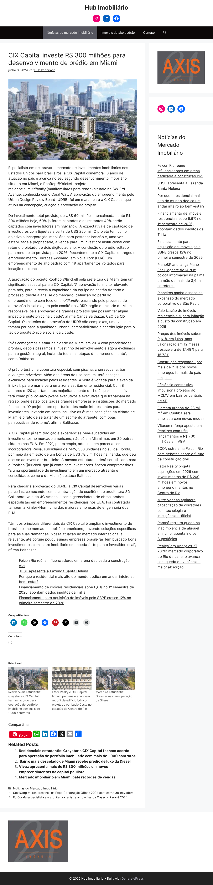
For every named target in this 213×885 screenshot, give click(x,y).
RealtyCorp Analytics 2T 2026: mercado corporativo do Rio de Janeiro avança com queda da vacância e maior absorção (180, 556)
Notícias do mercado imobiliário (70, 33)
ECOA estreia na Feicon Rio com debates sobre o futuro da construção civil (180, 453)
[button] (164, 32)
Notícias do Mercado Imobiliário (35, 788)
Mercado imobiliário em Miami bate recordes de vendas (67, 777)
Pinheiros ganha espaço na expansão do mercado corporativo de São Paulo (180, 298)
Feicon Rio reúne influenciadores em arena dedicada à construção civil (180, 170)
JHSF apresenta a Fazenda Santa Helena (53, 571)
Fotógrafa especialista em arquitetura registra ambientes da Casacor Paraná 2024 (70, 797)
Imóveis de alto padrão (118, 33)
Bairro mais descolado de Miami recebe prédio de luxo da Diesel (75, 761)
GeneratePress (132, 878)
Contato (149, 33)
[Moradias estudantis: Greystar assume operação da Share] (115, 678)
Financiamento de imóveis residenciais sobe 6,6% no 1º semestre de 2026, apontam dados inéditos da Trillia (180, 224)
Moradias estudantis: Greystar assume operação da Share (114, 696)
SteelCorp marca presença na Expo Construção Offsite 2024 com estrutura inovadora (73, 792)
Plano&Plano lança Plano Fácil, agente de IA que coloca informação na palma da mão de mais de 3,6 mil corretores (180, 275)
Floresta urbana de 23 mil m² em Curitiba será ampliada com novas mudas (180, 413)
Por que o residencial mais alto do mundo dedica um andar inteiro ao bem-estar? (180, 201)
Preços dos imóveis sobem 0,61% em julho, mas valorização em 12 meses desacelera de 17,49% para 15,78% (180, 344)
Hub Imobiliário (106, 7)
